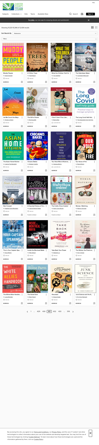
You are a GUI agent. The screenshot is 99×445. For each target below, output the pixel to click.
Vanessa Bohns (57, 164)
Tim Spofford (56, 75)
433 (59, 311)
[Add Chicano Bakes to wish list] (46, 170)
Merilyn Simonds (81, 208)
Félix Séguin (32, 253)
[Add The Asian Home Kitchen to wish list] (22, 170)
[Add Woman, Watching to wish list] (94, 215)
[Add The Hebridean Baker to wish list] (94, 82)
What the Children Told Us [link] (60, 73)
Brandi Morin (80, 164)
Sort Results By (6, 33)
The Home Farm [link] (32, 294)
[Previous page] (27, 311)
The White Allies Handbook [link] (12, 294)
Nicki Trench (32, 297)
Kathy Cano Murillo (58, 208)
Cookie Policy (38, 439)
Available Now (43, 14)
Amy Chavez (80, 253)
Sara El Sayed (8, 75)
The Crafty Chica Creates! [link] (60, 206)
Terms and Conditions (41, 432)
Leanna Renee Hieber (35, 208)
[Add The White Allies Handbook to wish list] (22, 303)
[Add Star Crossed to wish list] (22, 215)
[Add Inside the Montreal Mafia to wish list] (46, 259)
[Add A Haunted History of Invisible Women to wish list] (46, 215)
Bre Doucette (32, 120)
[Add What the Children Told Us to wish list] (70, 82)
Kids (26, 14)
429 (38, 311)
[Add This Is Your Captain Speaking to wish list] (22, 259)
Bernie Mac (56, 120)
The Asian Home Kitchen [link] (11, 162)
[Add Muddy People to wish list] (22, 82)
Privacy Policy (56, 432)
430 (43, 311)
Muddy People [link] (8, 73)
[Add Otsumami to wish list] (70, 303)
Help (93, 2)
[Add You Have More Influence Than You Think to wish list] (70, 170)
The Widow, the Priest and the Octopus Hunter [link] (84, 250)
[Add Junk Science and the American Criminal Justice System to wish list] (94, 303)
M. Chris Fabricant (82, 297)
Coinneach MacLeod (82, 75)
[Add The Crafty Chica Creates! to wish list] (70, 215)
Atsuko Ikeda (56, 297)
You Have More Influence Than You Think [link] (60, 162)
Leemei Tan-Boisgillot (11, 164)
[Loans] (82, 14)
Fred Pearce (32, 75)
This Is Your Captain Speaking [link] (12, 250)
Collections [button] (16, 14)
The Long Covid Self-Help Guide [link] (84, 117)
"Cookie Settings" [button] (34, 437)
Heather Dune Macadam (11, 208)
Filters (5, 39)
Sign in (90, 14)
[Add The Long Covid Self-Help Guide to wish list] (94, 126)
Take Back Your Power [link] (59, 250)
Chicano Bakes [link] (32, 162)
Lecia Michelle (9, 297)
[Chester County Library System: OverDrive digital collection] (12, 7)
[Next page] (73, 311)
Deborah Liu (56, 253)
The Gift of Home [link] (33, 117)
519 (68, 311)
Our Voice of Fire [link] (81, 162)
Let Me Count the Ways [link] (11, 117)
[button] (73, 14)
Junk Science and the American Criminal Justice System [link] (84, 294)
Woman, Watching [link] (82, 206)
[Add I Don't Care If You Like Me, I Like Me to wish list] (70, 126)
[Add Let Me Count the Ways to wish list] (22, 126)
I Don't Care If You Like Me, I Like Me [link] (60, 117)
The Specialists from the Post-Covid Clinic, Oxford (85, 120)
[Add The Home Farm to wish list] (46, 303)
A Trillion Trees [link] (32, 73)
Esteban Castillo (33, 164)
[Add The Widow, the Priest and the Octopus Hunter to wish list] (94, 259)
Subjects (5, 14)
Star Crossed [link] (7, 206)
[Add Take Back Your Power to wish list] (70, 259)
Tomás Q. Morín (9, 120)
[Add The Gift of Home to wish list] (46, 126)
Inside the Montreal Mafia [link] (35, 250)
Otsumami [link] (55, 294)
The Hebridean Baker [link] (83, 73)
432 (54, 311)
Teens (33, 14)
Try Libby (31, 20)
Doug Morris (8, 253)
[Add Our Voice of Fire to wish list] (94, 170)
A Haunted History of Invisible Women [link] (36, 206)
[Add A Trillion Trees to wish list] (46, 82)
